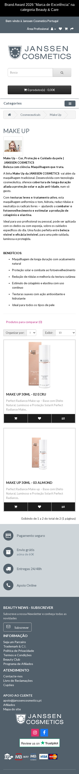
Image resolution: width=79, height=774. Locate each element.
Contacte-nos (13, 676)
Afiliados (9, 705)
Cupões (8, 685)
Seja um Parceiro (14, 642)
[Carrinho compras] (66, 29)
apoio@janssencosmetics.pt (22, 700)
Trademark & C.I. (14, 646)
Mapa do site (12, 709)
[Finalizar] (72, 29)
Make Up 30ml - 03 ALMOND (29, 483)
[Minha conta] (53, 29)
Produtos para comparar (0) (24, 322)
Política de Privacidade (18, 650)
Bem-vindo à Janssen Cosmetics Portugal (32, 21)
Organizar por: (15, 332)
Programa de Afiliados (18, 664)
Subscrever (21, 627)
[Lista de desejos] (60, 29)
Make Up (55, 114)
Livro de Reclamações (18, 680)
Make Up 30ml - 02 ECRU (26, 394)
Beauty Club (11, 659)
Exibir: (49, 332)
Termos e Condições (17, 655)
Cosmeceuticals (30, 114)
